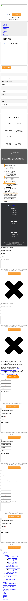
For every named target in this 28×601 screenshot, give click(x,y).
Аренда (14, 216)
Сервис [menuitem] (5, 595)
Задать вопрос (16, 14)
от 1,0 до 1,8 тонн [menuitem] (12, 558)
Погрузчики (14, 212)
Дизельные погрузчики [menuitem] (12, 556)
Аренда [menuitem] (5, 596)
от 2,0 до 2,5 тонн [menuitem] (12, 559)
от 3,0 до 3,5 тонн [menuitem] (12, 561)
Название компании (6, 250)
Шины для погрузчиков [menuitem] (9, 586)
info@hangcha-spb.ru (14, 19)
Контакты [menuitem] (5, 599)
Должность (3, 484)
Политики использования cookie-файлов (10, 369)
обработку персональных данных (14, 270)
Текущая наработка (6, 492)
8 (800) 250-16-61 (14, 17)
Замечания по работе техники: (8, 501)
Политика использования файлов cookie (14, 244)
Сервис (14, 223)
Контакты (14, 228)
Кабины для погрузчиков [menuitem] (9, 585)
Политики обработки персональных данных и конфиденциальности (12, 373)
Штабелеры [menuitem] (9, 576)
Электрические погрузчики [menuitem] (13, 568)
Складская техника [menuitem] (8, 573)
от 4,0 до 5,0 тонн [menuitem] (12, 562)
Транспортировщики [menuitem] (11, 575)
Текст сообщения (5, 259)
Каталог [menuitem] (5, 553)
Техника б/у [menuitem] (6, 582)
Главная (14, 210)
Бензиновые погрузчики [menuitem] (12, 566)
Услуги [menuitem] (4, 593)
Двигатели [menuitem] (6, 590)
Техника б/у (14, 214)
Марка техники (4, 478)
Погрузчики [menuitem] (6, 555)
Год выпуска (4, 490)
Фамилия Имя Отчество (7, 247)
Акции (14, 225)
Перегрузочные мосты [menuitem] (9, 588)
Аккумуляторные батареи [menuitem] (9, 589)
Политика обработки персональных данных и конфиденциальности (14, 243)
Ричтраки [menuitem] (8, 578)
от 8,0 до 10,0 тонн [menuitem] (13, 565)
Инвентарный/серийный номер (9, 481)
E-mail (2, 256)
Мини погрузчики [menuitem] (7, 580)
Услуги (14, 217)
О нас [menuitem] (4, 598)
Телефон (3, 253)
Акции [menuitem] (4, 592)
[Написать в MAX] (8, 14)
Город (3, 475)
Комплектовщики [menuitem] (10, 579)
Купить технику (6, 67)
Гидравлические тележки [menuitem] (9, 583)
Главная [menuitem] (5, 552)
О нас (14, 227)
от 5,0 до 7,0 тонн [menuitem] (12, 563)
